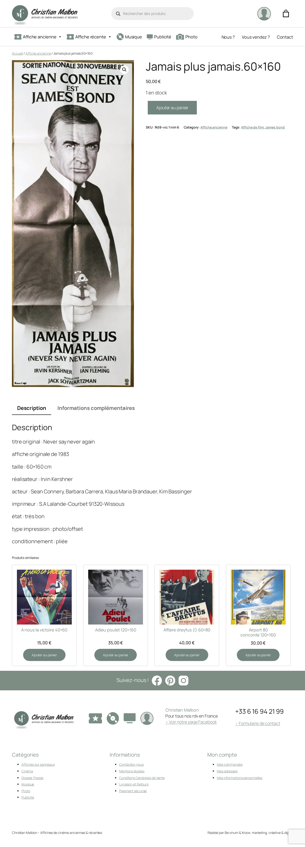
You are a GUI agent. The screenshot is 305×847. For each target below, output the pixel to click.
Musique (133, 37)
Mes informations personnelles (239, 777)
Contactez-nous (131, 764)
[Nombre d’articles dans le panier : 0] (286, 13)
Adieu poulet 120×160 (115, 629)
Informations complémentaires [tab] (96, 408)
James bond (275, 127)
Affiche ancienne (39, 37)
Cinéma (27, 771)
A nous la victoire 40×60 (44, 629)
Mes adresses (227, 771)
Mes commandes (230, 764)
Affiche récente (90, 37)
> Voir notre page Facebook (191, 722)
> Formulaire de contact (257, 723)
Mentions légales (131, 771)
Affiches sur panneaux (38, 764)
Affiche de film (252, 127)
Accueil (17, 53)
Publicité (162, 37)
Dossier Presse (32, 777)
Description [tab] (31, 408)
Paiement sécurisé (133, 791)
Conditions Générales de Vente (142, 777)
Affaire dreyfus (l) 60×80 (187, 629)
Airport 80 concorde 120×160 (258, 632)
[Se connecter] (264, 13)
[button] (124, 69)
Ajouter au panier (172, 107)
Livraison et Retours (133, 784)
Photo (191, 37)
